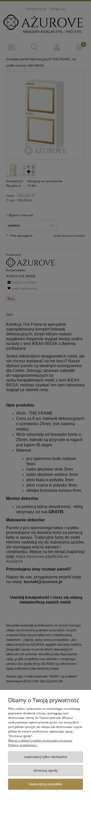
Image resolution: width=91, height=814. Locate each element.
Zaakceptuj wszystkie (45, 784)
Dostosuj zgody (46, 770)
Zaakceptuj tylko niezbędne (45, 757)
